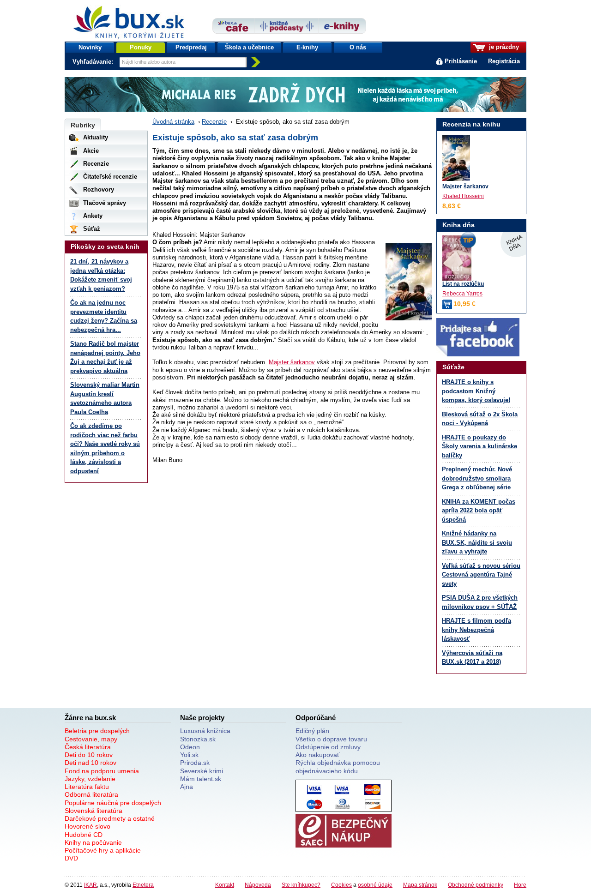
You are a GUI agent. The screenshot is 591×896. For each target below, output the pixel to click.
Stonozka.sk (198, 739)
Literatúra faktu (87, 786)
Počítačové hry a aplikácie (103, 850)
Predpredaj (191, 47)
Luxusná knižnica (205, 730)
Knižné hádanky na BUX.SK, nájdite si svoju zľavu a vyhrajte (477, 542)
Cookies (341, 885)
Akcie (91, 150)
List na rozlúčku (463, 284)
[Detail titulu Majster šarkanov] (456, 158)
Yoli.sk (189, 754)
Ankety (93, 215)
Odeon (190, 747)
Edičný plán (312, 730)
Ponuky (140, 47)
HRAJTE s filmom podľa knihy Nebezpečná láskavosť (476, 629)
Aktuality (95, 137)
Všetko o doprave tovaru (331, 739)
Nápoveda (258, 885)
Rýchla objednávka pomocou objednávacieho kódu (338, 766)
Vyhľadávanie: (93, 61)
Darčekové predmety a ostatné (110, 818)
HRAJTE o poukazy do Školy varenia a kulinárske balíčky (479, 446)
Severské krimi (201, 771)
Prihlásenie (461, 61)
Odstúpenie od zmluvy (328, 747)
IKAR (90, 885)
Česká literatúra (88, 747)
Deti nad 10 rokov (90, 762)
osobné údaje (375, 885)
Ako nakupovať (317, 754)
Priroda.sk (195, 762)
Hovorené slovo (87, 826)
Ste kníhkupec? (301, 885)
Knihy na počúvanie (93, 842)
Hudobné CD (84, 834)
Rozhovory (98, 189)
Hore (520, 885)
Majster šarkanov (292, 362)
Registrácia (504, 61)
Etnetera (143, 885)
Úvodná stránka (173, 121)
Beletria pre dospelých (97, 730)
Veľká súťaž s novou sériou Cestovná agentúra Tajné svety (481, 574)
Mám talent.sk (200, 778)
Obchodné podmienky (475, 885)
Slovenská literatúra (93, 810)
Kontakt (224, 885)
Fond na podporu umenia (102, 771)
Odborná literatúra (91, 794)
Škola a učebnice (249, 47)
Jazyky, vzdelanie (90, 778)
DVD (71, 858)
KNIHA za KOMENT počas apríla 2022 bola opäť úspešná (478, 510)
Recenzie (214, 121)
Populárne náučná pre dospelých (113, 802)
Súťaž (91, 228)
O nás (358, 47)
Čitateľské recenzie (110, 176)
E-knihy (307, 47)
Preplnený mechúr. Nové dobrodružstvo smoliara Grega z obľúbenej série (477, 478)
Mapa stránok (420, 885)
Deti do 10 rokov (89, 754)
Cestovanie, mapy (91, 739)
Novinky (90, 47)
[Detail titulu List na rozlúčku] (481, 258)
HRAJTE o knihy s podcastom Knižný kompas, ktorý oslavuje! (476, 391)
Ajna (186, 786)
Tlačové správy (104, 202)
